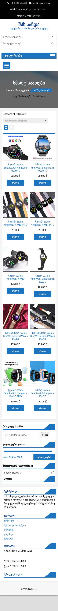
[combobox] (29, 472)
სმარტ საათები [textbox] (28, 473)
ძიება (45, 434)
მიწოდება (9, 529)
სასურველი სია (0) (20, 9)
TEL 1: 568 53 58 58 (18, 3)
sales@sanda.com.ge (41, 3)
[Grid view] (6, 127)
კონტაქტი (9, 520)
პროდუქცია (21, 90)
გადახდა (8, 534)
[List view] (11, 127)
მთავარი (8, 538)
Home (9, 90)
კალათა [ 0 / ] (37, 9)
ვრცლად (15, 183)
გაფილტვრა (44, 457)
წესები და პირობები (15, 525)
